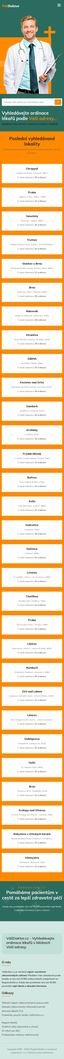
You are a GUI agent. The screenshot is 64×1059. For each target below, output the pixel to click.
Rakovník (32, 311)
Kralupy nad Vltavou (32, 810)
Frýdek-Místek (32, 453)
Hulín (32, 762)
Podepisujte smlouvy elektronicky (20, 1034)
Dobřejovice (32, 739)
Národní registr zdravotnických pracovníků (25, 1002)
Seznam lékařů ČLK (12, 1010)
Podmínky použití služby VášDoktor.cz (23, 1014)
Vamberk (32, 406)
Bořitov (32, 477)
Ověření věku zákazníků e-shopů (20, 1026)
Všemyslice (32, 857)
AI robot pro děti (11, 1030)
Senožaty (32, 216)
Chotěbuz (32, 596)
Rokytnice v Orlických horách (32, 834)
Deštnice (32, 549)
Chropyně (32, 168)
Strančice (32, 335)
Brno (32, 287)
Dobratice (32, 525)
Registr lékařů (9, 1022)
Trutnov (32, 240)
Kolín (32, 501)
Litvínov (32, 572)
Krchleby (32, 430)
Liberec (32, 643)
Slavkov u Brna (32, 263)
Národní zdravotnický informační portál (23, 1006)
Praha (32, 192)
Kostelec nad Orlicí (32, 382)
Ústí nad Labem (32, 691)
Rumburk (32, 667)
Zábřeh (32, 358)
